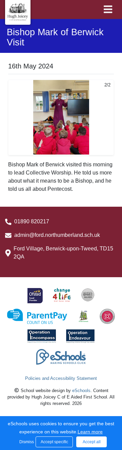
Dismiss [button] (25, 441)
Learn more (90, 431)
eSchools (81, 390)
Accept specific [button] (54, 441)
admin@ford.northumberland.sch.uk (57, 235)
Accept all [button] (92, 441)
